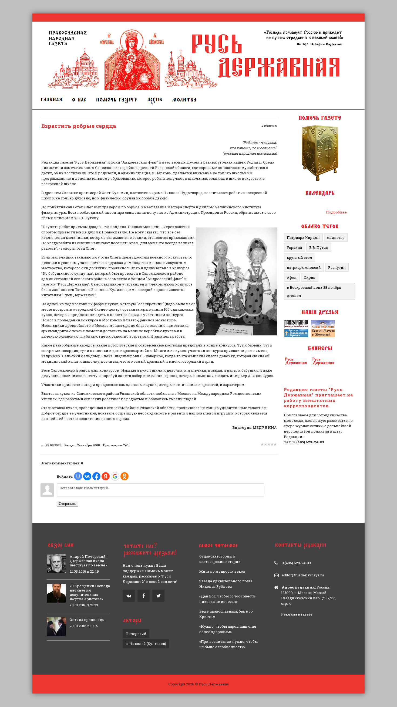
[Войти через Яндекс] (106, 476)
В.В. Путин (318, 247)
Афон (292, 277)
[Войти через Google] (115, 476)
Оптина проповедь (87, 619)
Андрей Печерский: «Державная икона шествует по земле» (88, 560)
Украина (294, 247)
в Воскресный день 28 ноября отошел (314, 291)
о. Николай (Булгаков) (146, 643)
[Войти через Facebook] (96, 476)
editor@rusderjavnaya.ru (303, 575)
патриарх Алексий (304, 267)
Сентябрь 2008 (88, 445)
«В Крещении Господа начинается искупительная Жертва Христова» (90, 592)
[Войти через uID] (78, 476)
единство (336, 237)
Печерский (136, 633)
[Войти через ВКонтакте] (87, 476)
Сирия (309, 277)
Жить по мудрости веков (222, 571)
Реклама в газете (296, 614)
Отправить (67, 504)
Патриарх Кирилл (303, 237)
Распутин (337, 267)
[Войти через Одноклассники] (124, 476)
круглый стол (299, 257)
